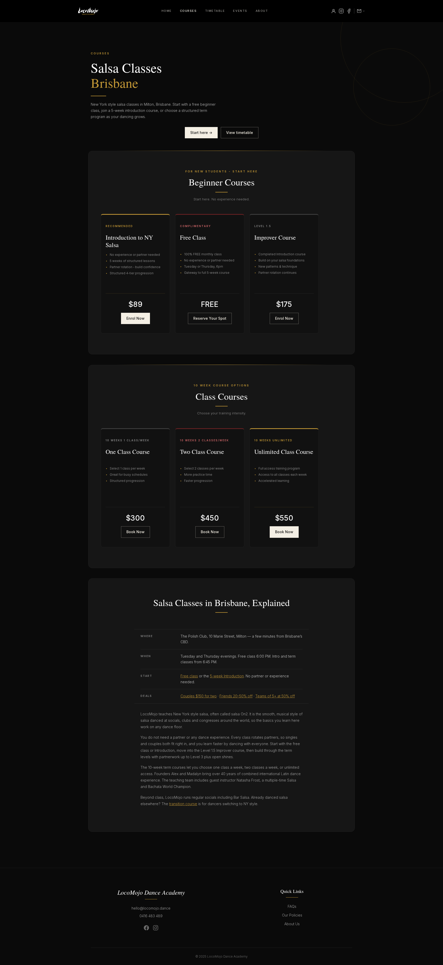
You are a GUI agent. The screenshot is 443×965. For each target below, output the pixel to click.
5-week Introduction (227, 676)
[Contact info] (361, 11)
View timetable (239, 132)
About (262, 11)
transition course (183, 804)
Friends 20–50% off (236, 696)
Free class (189, 676)
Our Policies (292, 915)
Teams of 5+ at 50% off (275, 696)
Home (167, 11)
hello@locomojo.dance (151, 908)
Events (240, 11)
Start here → (201, 132)
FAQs (292, 906)
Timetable (215, 11)
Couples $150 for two (198, 696)
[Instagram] (341, 11)
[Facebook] (348, 11)
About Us (292, 924)
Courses (188, 11)
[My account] (333, 11)
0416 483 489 (151, 916)
